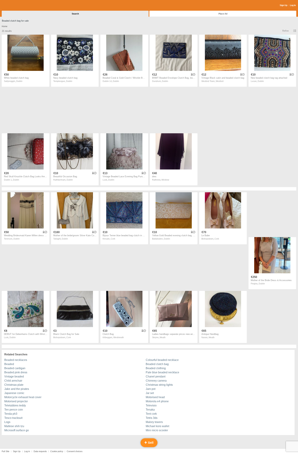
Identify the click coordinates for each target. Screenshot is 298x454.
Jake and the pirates (16, 388)
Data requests (40, 451)
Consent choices (74, 451)
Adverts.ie (15, 5)
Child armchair (13, 380)
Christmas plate (13, 384)
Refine (285, 30)
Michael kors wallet (157, 426)
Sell (150, 442)
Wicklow (165, 180)
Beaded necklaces (15, 359)
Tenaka (150, 409)
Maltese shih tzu (14, 426)
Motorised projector (16, 401)
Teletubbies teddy (15, 405)
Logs (7, 422)
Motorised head (155, 397)
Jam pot (150, 388)
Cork (113, 239)
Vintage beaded (14, 376)
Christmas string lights (159, 384)
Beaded (9, 364)
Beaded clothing (156, 368)
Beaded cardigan (14, 368)
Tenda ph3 (10, 413)
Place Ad (222, 14)
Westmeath (118, 337)
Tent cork (151, 413)
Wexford (219, 81)
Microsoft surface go (16, 430)
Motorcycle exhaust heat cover (22, 397)
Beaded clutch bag (157, 364)
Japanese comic (14, 393)
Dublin (19, 81)
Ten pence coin (13, 409)
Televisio (151, 405)
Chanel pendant (155, 376)
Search (75, 14)
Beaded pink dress (15, 372)
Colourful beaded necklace (162, 359)
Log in (27, 451)
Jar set (150, 393)
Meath (163, 337)
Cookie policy (56, 451)
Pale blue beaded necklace (162, 372)
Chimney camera (156, 380)
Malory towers (154, 422)
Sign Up (283, 5)
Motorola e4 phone (157, 401)
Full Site (5, 451)
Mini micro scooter (157, 430)
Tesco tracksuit (13, 417)
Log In (293, 5)
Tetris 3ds (151, 417)
